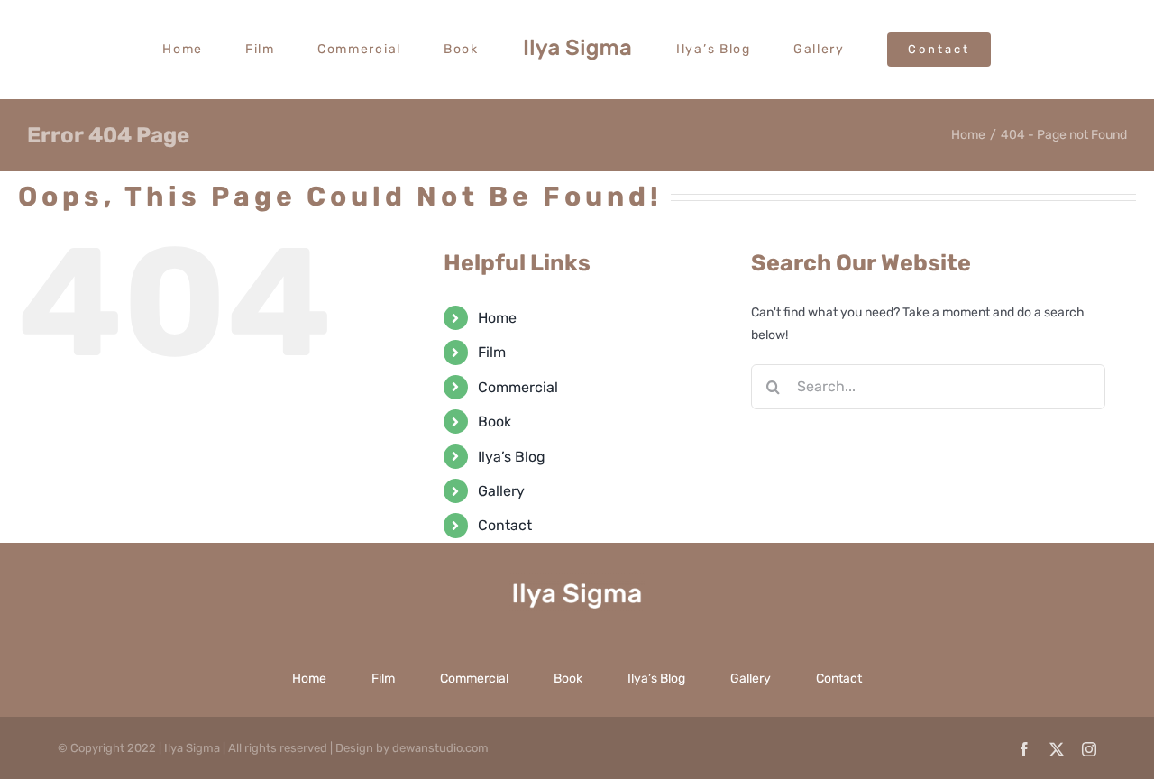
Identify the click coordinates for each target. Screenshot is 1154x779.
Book (494, 421)
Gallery (501, 490)
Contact (505, 525)
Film (492, 352)
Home (497, 317)
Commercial (518, 387)
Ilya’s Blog (511, 456)
